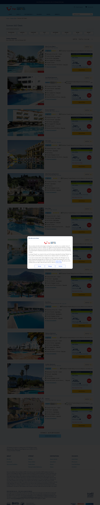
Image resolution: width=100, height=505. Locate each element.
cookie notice (58, 260)
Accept (39, 266)
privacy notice (59, 262)
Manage (50, 266)
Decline (60, 266)
